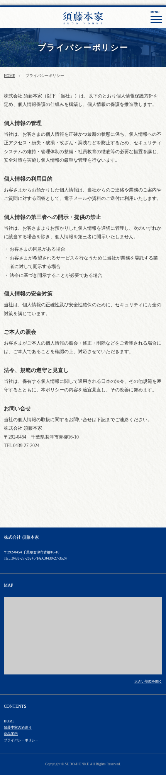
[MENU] (156, 19)
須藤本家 (95, 22)
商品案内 (11, 734)
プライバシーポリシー (21, 740)
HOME (9, 75)
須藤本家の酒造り (18, 727)
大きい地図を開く (148, 681)
